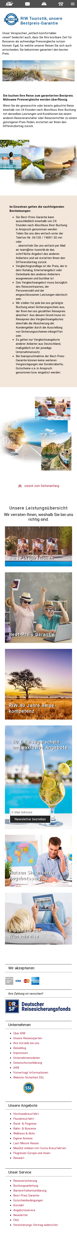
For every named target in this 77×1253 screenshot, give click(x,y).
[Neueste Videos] (38, 546)
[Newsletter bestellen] (27, 4)
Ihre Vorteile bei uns (26, 1043)
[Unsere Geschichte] (38, 684)
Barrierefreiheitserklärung (29, 1190)
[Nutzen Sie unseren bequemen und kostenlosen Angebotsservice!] (38, 860)
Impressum (20, 1053)
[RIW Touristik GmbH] (9, 4)
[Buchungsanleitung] (38, 918)
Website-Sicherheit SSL (28, 1077)
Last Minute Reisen (26, 1143)
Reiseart (18, 1158)
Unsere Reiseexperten (27, 1038)
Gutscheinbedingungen (28, 1200)
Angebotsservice (24, 1210)
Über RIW (19, 1033)
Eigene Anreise (23, 1138)
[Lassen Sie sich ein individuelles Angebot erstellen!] (44, 4)
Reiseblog (19, 1048)
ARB (16, 1067)
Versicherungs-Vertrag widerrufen (35, 1225)
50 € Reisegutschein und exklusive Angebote (40, 744)
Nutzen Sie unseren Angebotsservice (31, 875)
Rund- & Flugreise (25, 1123)
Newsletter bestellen (30, 819)
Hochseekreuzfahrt (26, 1114)
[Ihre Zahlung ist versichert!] (37, 1006)
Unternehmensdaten (26, 1058)
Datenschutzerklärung (27, 1063)
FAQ (16, 1220)
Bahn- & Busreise (24, 1128)
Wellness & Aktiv (24, 1133)
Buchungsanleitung (25, 1185)
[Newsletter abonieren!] (38, 777)
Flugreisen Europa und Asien (31, 1153)
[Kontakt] (61, 3)
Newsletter (20, 1215)
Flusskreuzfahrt (23, 1118)
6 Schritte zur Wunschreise (25, 933)
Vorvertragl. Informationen (30, 1072)
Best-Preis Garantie (32, 634)
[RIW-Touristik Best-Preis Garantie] (38, 607)
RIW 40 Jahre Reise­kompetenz (32, 708)
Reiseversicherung (25, 1181)
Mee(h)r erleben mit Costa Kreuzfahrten (39, 1148)
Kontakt (18, 1205)
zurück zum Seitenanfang (38, 486)
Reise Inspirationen (31, 558)
